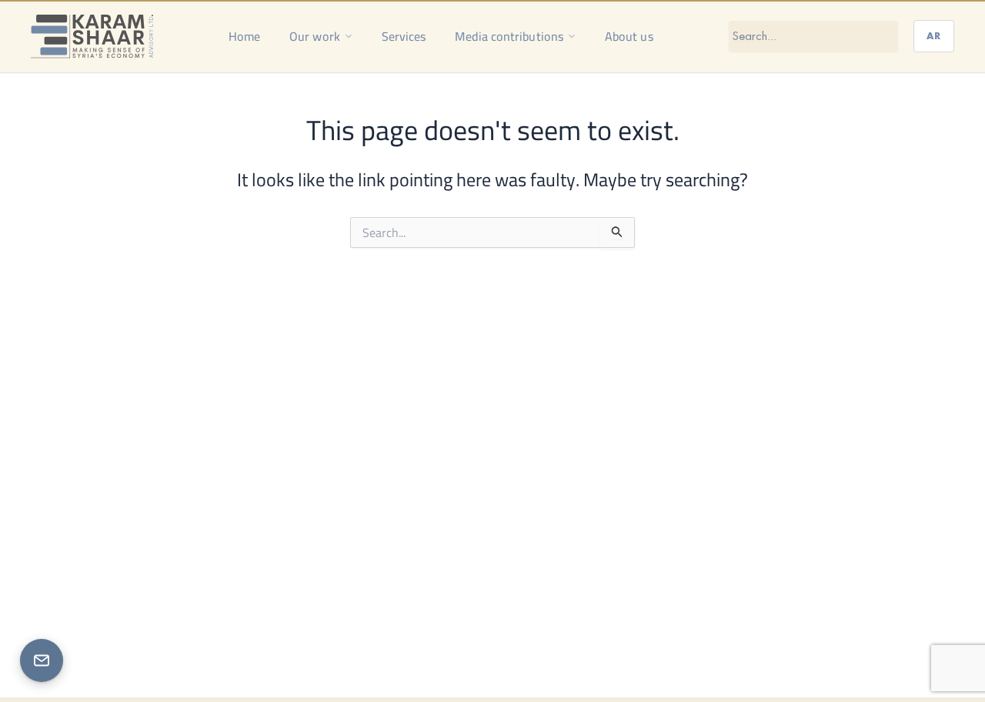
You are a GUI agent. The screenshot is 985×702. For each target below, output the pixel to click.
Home (244, 36)
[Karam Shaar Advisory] (92, 36)
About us (629, 36)
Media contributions (509, 36)
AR (934, 36)
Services (404, 36)
